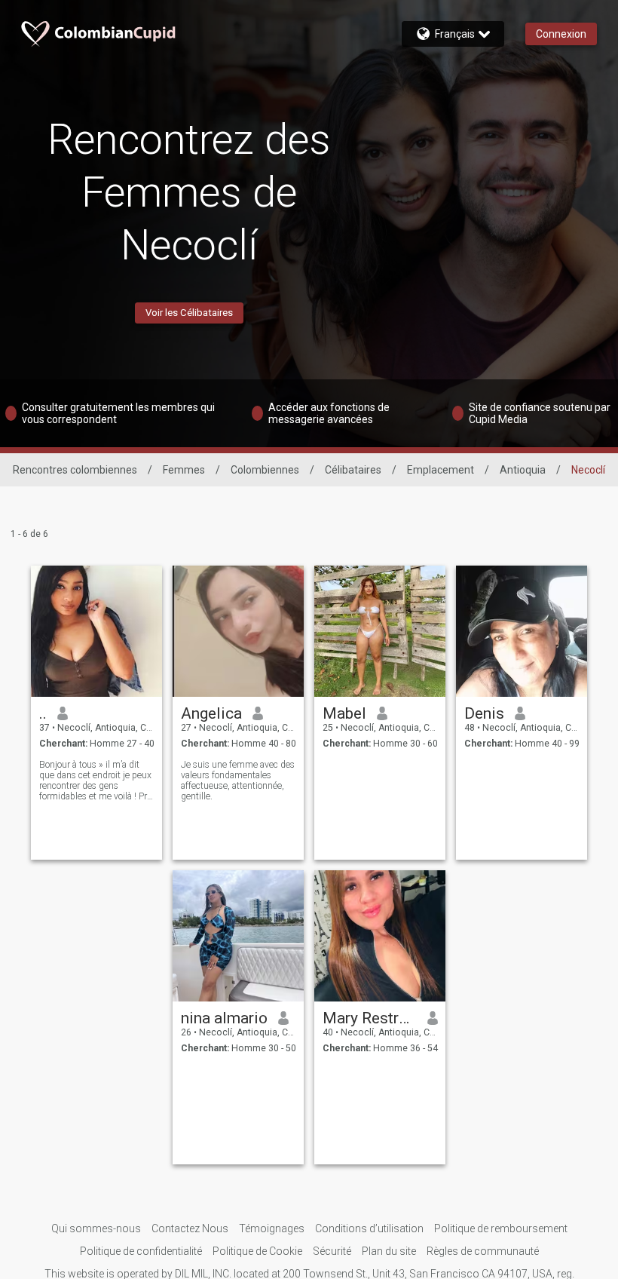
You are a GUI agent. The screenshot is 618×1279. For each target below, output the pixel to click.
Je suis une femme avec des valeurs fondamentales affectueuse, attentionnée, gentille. (238, 780)
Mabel (344, 713)
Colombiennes (265, 470)
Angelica (211, 713)
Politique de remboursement (501, 1228)
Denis (484, 713)
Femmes (184, 470)
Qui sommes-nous (96, 1228)
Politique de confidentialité (141, 1251)
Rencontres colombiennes (75, 470)
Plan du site (389, 1251)
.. (43, 713)
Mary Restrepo (370, 1018)
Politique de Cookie (257, 1251)
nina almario (224, 1018)
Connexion (561, 34)
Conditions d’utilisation (369, 1228)
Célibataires (353, 470)
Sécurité (332, 1251)
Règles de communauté (483, 1251)
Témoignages (271, 1228)
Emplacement (440, 470)
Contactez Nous (189, 1228)
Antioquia (523, 470)
